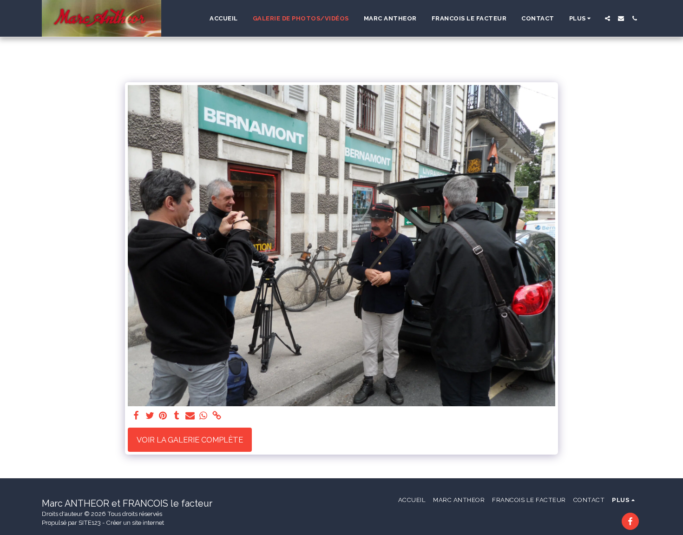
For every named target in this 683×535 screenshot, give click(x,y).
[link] (217, 416)
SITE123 (90, 522)
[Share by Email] (190, 416)
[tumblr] (176, 416)
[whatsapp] (203, 416)
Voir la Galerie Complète (190, 439)
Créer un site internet (135, 522)
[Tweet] (150, 416)
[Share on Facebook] (136, 416)
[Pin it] (163, 416)
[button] (607, 18)
